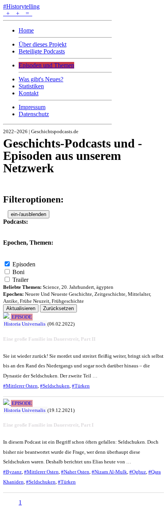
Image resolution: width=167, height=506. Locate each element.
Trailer (20, 279)
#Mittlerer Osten (20, 386)
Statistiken (31, 86)
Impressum (32, 107)
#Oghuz (137, 472)
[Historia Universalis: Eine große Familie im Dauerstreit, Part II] (7, 316)
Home (26, 30)
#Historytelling (21, 6)
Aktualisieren (20, 308)
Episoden (23, 264)
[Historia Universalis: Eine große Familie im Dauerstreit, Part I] (7, 403)
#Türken (81, 386)
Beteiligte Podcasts (42, 51)
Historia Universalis (24, 324)
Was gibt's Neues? (41, 79)
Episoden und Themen (46, 65)
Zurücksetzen (58, 308)
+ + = (17, 13)
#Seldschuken (55, 386)
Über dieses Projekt (42, 44)
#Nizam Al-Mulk (109, 472)
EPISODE (22, 317)
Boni (18, 272)
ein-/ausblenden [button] (28, 214)
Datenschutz (34, 114)
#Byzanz (12, 472)
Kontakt (28, 93)
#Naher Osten (75, 472)
